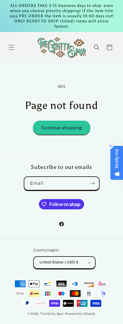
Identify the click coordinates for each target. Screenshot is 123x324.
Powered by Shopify (80, 313)
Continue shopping (61, 128)
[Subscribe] (92, 183)
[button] (11, 47)
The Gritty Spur (52, 313)
